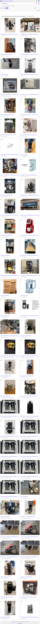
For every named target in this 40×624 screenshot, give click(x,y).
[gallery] (7, 8)
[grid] (5, 8)
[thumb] (3, 8)
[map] (9, 8)
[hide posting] (18, 35)
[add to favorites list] (1, 35)
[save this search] (39, 3)
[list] (1, 8)
